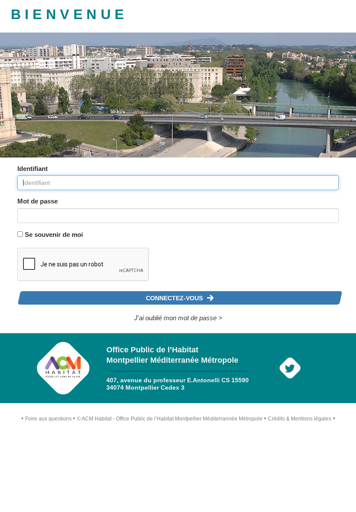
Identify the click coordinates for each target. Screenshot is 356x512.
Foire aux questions (48, 419)
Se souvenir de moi (54, 234)
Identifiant (32, 168)
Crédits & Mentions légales (299, 419)
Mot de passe (37, 201)
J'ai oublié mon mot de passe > (178, 318)
